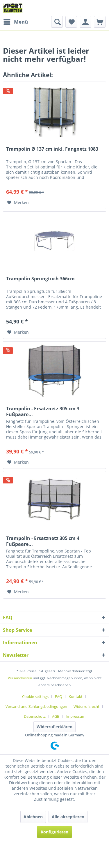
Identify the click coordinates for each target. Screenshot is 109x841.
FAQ (58, 696)
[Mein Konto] (85, 22)
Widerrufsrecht (86, 706)
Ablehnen (33, 816)
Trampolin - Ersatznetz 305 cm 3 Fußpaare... (42, 411)
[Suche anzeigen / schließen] (57, 22)
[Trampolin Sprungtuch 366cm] (54, 240)
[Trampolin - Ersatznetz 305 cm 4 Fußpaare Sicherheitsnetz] (54, 500)
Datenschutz (35, 716)
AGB (55, 716)
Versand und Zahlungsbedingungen (36, 706)
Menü (21, 21)
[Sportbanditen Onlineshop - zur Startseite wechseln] (13, 8)
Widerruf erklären (54, 726)
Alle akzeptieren (68, 816)
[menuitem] (15, 22)
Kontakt (76, 696)
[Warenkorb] (100, 22)
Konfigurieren (54, 832)
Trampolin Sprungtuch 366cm (40, 279)
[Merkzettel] (71, 22)
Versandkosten (20, 677)
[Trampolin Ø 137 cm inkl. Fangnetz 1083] (54, 111)
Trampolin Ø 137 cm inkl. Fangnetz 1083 (52, 149)
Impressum (75, 716)
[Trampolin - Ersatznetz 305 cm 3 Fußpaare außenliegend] (54, 370)
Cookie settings (35, 696)
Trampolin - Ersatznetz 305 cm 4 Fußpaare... (42, 541)
